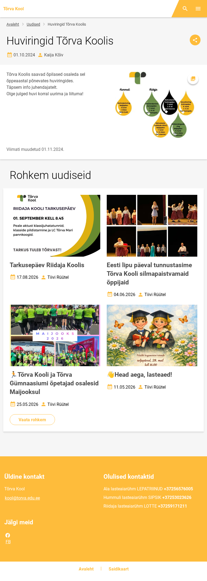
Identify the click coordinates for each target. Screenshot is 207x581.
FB (8, 541)
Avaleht (12, 24)
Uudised (33, 24)
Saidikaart (119, 569)
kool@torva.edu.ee (22, 498)
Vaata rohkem (32, 419)
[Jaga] (195, 40)
